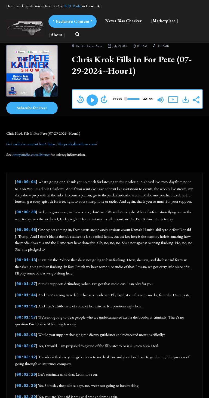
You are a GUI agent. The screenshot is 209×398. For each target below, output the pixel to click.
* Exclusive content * (72, 21)
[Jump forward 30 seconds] (104, 99)
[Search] (77, 34)
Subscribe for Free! (32, 108)
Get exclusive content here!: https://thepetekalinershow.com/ (51, 143)
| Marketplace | (164, 21)
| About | (56, 35)
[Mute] (160, 100)
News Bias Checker (123, 21)
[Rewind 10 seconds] (80, 99)
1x (172, 99)
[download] (186, 99)
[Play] (92, 100)
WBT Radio (72, 6)
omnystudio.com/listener (31, 154)
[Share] (196, 99)
